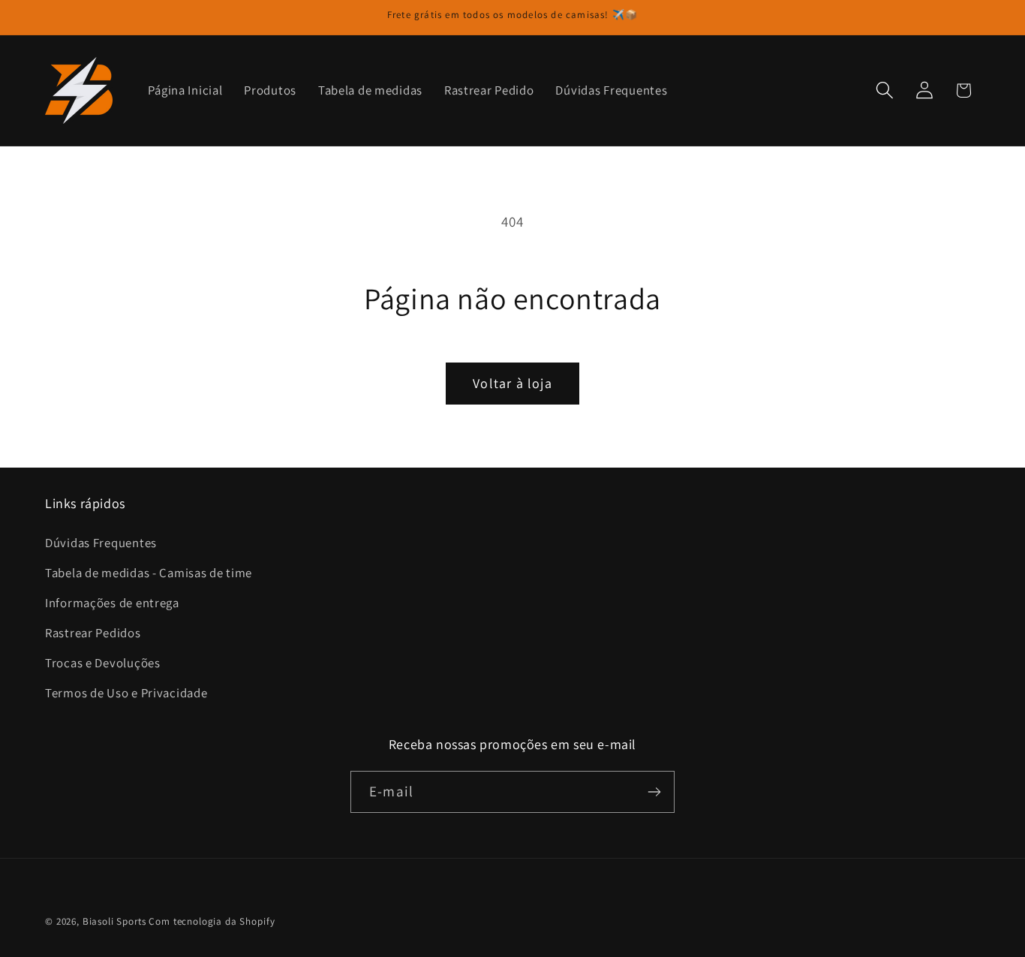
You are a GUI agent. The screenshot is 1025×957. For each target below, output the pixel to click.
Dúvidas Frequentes (101, 542)
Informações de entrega (112, 602)
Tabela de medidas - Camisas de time (148, 572)
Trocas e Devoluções (103, 663)
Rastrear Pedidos (93, 632)
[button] (884, 90)
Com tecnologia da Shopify (212, 921)
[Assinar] (654, 792)
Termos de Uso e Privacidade (126, 693)
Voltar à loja (512, 383)
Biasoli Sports (114, 921)
